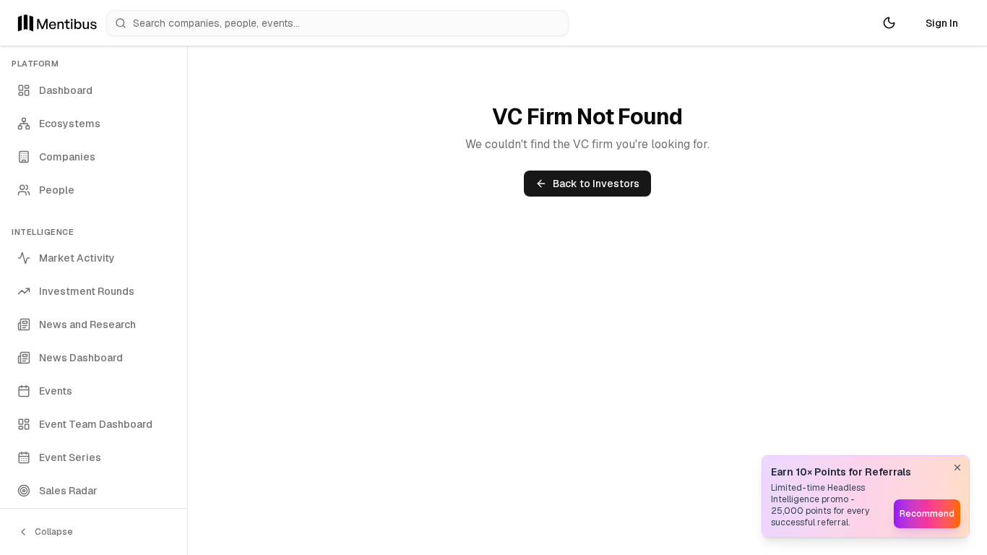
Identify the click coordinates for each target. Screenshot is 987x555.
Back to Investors (596, 183)
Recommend (927, 514)
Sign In (942, 23)
